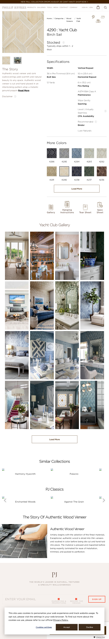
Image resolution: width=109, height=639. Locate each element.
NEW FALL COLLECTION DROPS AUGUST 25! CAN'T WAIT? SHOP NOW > (54, 2)
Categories (58, 18)
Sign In (84, 7)
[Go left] (5, 500)
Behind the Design (76, 602)
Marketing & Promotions (59, 602)
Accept (66, 627)
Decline (89, 627)
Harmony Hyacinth (25, 474)
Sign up (96, 599)
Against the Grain (74, 502)
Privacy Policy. (60, 620)
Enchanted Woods (25, 502)
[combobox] (99, 637)
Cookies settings (44, 627)
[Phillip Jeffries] (14, 7)
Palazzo (74, 474)
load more (76, 189)
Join (91, 7)
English (100, 637)
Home (49, 18)
